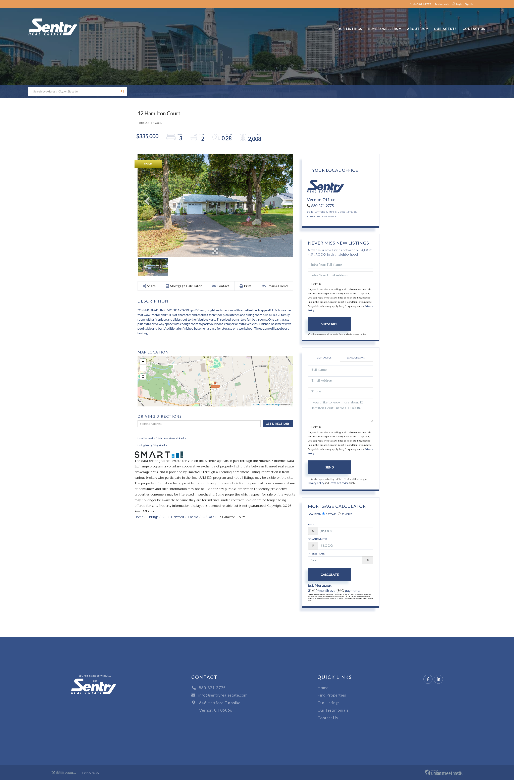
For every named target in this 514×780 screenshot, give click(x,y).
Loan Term (314, 514)
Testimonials (442, 4)
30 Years (331, 514)
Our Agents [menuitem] (445, 28)
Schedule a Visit (357, 357)
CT (165, 517)
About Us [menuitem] (416, 28)
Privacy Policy (316, 483)
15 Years (346, 514)
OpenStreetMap (271, 404)
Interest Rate (316, 553)
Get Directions (278, 423)
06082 (208, 517)
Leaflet (255, 404)
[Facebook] (428, 679)
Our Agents (329, 216)
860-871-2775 (422, 4)
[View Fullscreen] (143, 377)
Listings (153, 517)
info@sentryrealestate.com (222, 695)
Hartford (177, 517)
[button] (122, 91)
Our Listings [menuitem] (350, 28)
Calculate (330, 574)
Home (139, 517)
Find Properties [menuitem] (331, 695)
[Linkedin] (438, 679)
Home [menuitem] (322, 687)
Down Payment (317, 538)
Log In (459, 4)
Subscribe (329, 324)
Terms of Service (339, 483)
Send (329, 467)
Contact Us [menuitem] (474, 28)
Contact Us (313, 216)
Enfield (193, 517)
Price (311, 524)
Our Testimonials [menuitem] (332, 710)
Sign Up (469, 4)
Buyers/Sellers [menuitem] (383, 28)
